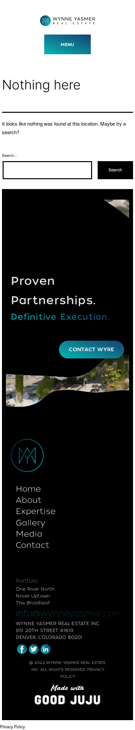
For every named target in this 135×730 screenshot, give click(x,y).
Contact (32, 545)
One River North (35, 589)
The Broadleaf (32, 602)
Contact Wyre (91, 349)
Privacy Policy (12, 727)
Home (28, 489)
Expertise (36, 511)
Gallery (30, 522)
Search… (9, 155)
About (29, 500)
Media (29, 534)
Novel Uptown (33, 595)
